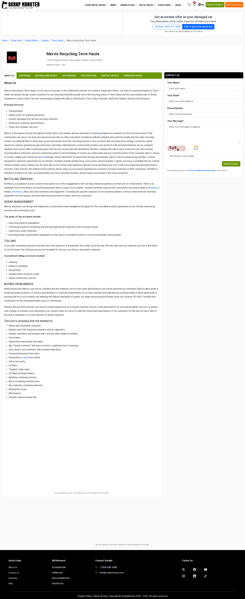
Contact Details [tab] (110, 76)
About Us (13, 567)
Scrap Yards (164, 5)
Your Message (175, 121)
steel (25, 357)
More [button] (178, 5)
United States (31, 40)
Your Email (173, 95)
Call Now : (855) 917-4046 (167, 26)
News (113, 5)
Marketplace (128, 5)
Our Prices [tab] (24, 76)
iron (44, 157)
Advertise (13, 578)
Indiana (44, 40)
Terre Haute (57, 40)
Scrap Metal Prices (95, 5)
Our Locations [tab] (88, 76)
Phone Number (175, 108)
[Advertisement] (61, 22)
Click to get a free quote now (198, 26)
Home (5, 40)
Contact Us (14, 572)
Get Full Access (234, 4)
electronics (17, 191)
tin (98, 133)
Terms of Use (100, 596)
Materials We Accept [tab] (46, 76)
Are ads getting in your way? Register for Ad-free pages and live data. (82, 493)
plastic (154, 187)
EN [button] (202, 5)
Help (11, 583)
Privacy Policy (85, 596)
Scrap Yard (16, 40)
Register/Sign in (215, 4)
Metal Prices (146, 5)
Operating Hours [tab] (133, 76)
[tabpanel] (82, 265)
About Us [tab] (9, 76)
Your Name (173, 82)
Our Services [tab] (69, 76)
